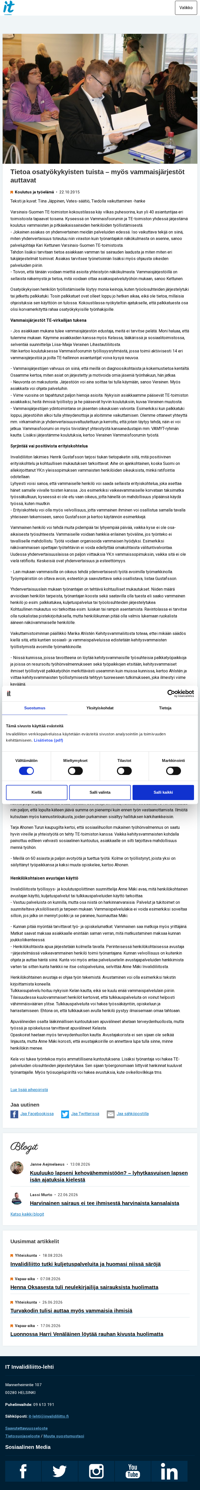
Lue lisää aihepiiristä (29, 1089)
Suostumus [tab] (34, 708)
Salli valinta (100, 792)
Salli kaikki (163, 792)
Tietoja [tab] (165, 708)
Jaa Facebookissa (37, 1113)
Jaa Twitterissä (85, 1113)
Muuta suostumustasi (63, 1436)
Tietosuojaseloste (22, 1436)
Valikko (186, 7)
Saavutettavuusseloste (26, 1428)
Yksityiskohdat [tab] (100, 708)
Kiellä (37, 792)
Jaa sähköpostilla (133, 1113)
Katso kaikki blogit (27, 1214)
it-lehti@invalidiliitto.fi (49, 1416)
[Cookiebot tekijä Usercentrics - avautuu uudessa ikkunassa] (171, 693)
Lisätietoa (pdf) (48, 740)
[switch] (75, 771)
